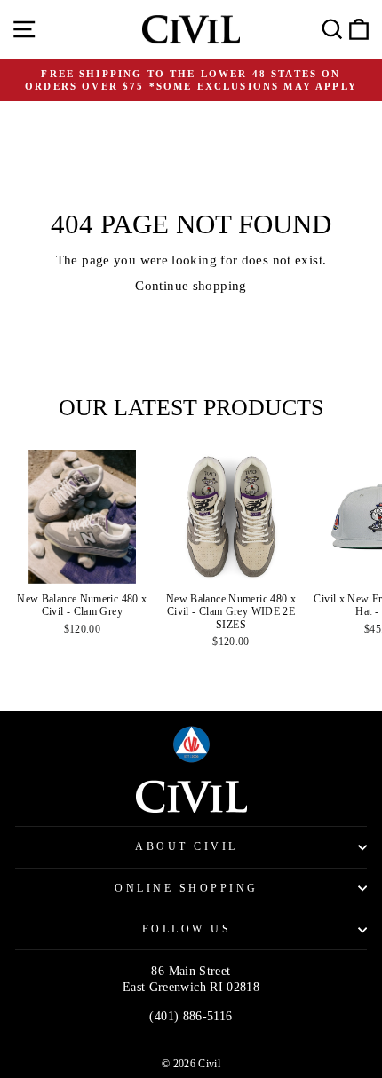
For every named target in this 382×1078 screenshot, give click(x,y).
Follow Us (187, 929)
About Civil (186, 847)
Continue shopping (190, 286)
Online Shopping (187, 888)
